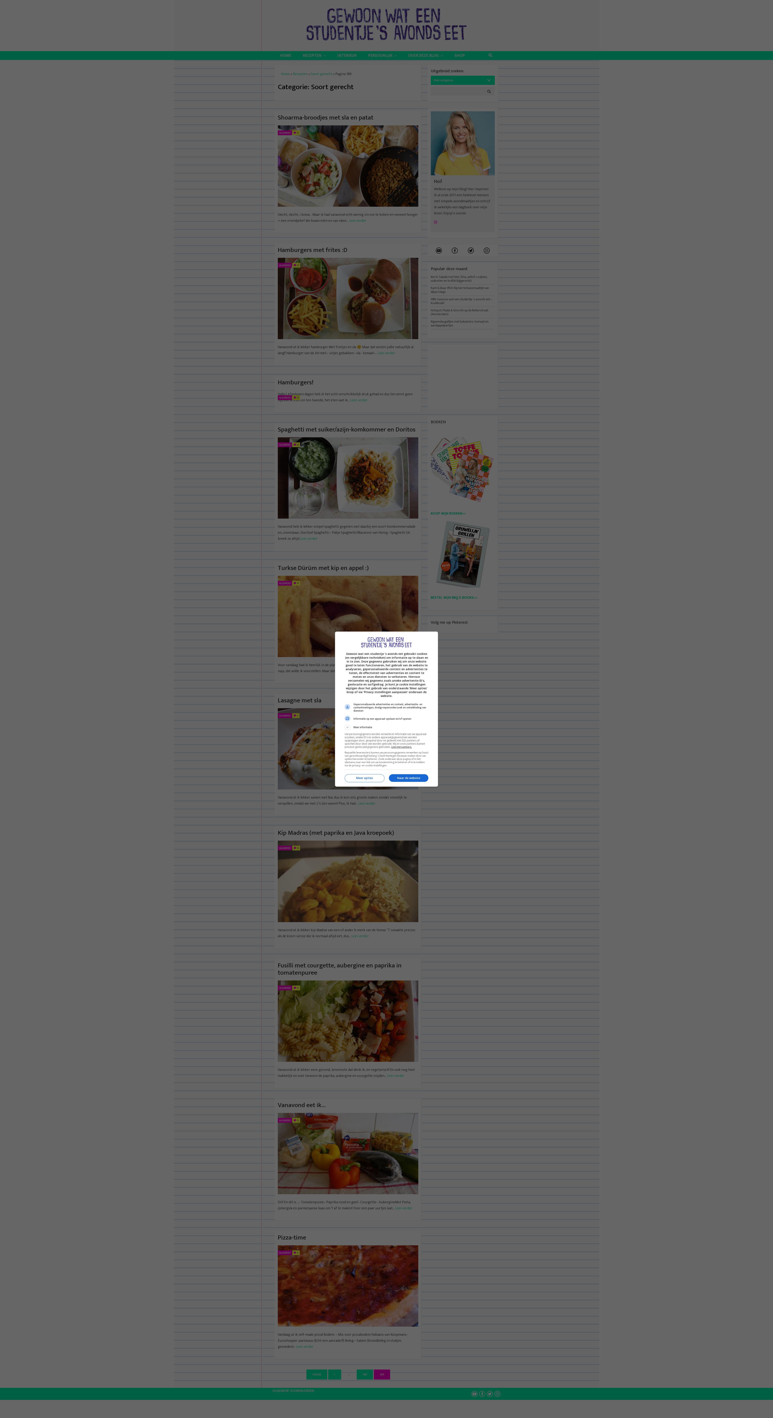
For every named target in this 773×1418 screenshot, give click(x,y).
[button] (386, 727)
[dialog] (386, 709)
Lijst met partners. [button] (401, 747)
